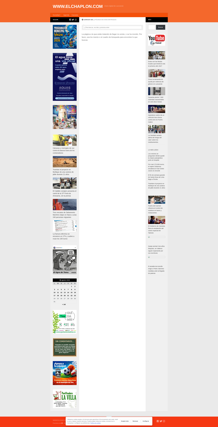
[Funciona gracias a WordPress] (62, 423)
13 (65, 292)
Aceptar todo (125, 421)
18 (58, 295)
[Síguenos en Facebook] (70, 20)
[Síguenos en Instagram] (76, 20)
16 (75, 292)
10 (54, 292)
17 (54, 295)
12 (61, 292)
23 (75, 295)
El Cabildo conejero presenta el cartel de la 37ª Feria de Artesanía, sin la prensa (64, 193)
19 (61, 295)
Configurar (146, 421)
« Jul (64, 304)
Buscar (160, 27)
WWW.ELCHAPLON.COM (78, 6)
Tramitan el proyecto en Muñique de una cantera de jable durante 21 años (63, 172)
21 (68, 295)
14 (68, 292)
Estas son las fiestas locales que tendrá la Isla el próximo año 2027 (156, 64)
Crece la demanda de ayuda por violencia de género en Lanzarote (156, 82)
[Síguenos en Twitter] (73, 20)
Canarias (75, 15)
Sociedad (56, 15)
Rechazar (135, 421)
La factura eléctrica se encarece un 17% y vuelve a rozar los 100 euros (63, 236)
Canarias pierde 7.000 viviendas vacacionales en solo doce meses (156, 99)
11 (58, 292)
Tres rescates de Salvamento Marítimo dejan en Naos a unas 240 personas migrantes (65, 214)
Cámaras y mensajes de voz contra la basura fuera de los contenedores (64, 150)
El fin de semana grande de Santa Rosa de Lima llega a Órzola (156, 177)
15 (71, 292)
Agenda (66, 15)
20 (65, 295)
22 (71, 295)
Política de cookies (95, 423)
